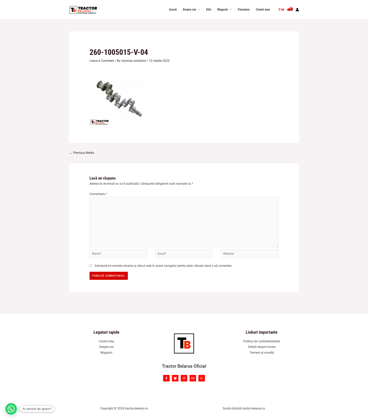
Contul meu (106, 341)
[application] (198, 9)
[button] (11, 409)
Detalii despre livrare (261, 347)
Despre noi (106, 347)
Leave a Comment (102, 61)
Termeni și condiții (261, 352)
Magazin (106, 352)
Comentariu (98, 194)
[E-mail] (193, 378)
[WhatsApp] (201, 378)
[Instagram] (184, 378)
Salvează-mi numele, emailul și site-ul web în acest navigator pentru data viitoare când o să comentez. (163, 266)
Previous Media (81, 153)
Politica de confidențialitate (261, 341)
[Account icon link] (297, 9)
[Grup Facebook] (175, 378)
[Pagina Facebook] (166, 378)
